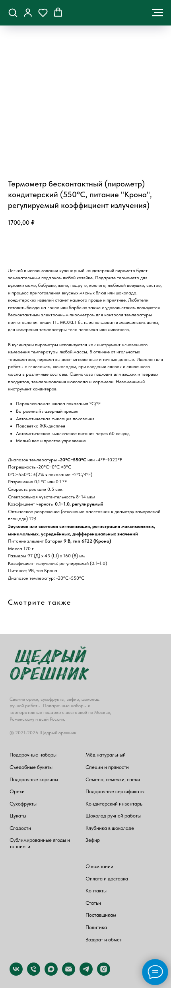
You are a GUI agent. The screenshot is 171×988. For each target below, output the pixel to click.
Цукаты (18, 816)
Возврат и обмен (104, 940)
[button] (12, 12)
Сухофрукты (23, 804)
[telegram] (86, 973)
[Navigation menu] (157, 13)
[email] (68, 973)
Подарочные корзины (34, 779)
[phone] (33, 973)
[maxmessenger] (51, 973)
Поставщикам (101, 915)
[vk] (16, 973)
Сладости (20, 828)
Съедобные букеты (31, 767)
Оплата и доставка (107, 879)
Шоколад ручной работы (113, 816)
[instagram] (103, 973)
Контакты (96, 891)
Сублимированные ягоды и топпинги (40, 843)
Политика (96, 927)
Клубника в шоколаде (110, 828)
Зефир (93, 840)
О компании (99, 866)
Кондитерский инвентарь (114, 804)
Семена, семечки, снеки (113, 779)
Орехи (17, 791)
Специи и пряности (107, 767)
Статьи (93, 903)
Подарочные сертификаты (115, 791)
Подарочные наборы (33, 755)
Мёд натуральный (106, 755)
